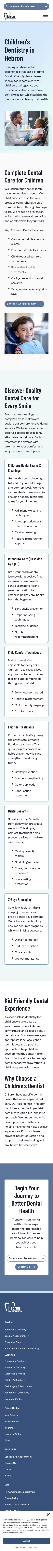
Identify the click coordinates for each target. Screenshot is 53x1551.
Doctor (8, 1469)
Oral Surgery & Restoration (18, 1386)
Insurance (10, 1428)
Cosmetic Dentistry (14, 1399)
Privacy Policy (31, 1547)
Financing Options (14, 1434)
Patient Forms (12, 1421)
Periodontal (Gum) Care (17, 1392)
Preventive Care (13, 1342)
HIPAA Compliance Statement (20, 1492)
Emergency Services (15, 1361)
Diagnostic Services (15, 1374)
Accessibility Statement (17, 1504)
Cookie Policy (19, 1547)
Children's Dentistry (15, 1380)
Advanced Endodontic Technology (22, 1348)
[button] (48, 1514)
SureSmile (10, 1355)
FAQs (7, 1440)
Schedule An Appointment (20, 6)
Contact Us (24, 1267)
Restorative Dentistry (15, 1329)
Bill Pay (8, 1475)
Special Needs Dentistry (17, 1336)
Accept (26, 1541)
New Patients (11, 1415)
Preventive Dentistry (15, 1367)
